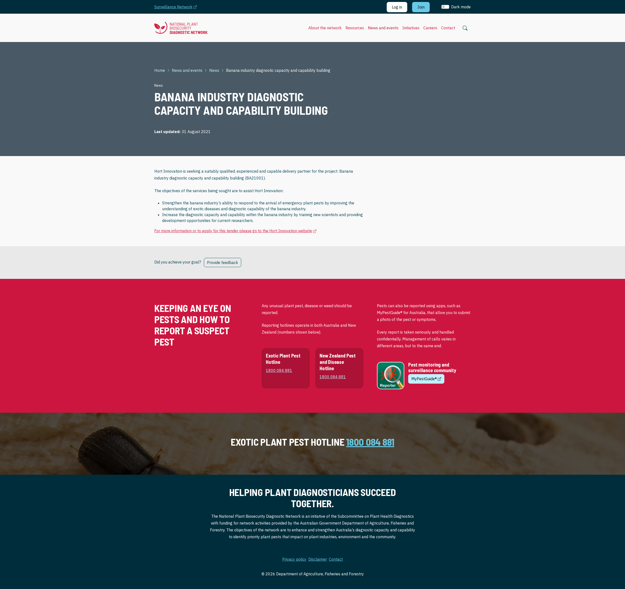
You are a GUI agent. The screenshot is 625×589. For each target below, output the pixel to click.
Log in (397, 7)
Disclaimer (317, 559)
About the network (325, 27)
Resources (354, 27)
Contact (448, 27)
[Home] (181, 28)
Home (159, 70)
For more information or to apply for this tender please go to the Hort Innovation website (235, 230)
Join (421, 7)
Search (465, 28)
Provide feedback (222, 262)
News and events (383, 27)
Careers (430, 27)
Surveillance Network (178, 6)
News (214, 70)
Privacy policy (294, 559)
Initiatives (410, 27)
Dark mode (461, 6)
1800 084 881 (370, 442)
